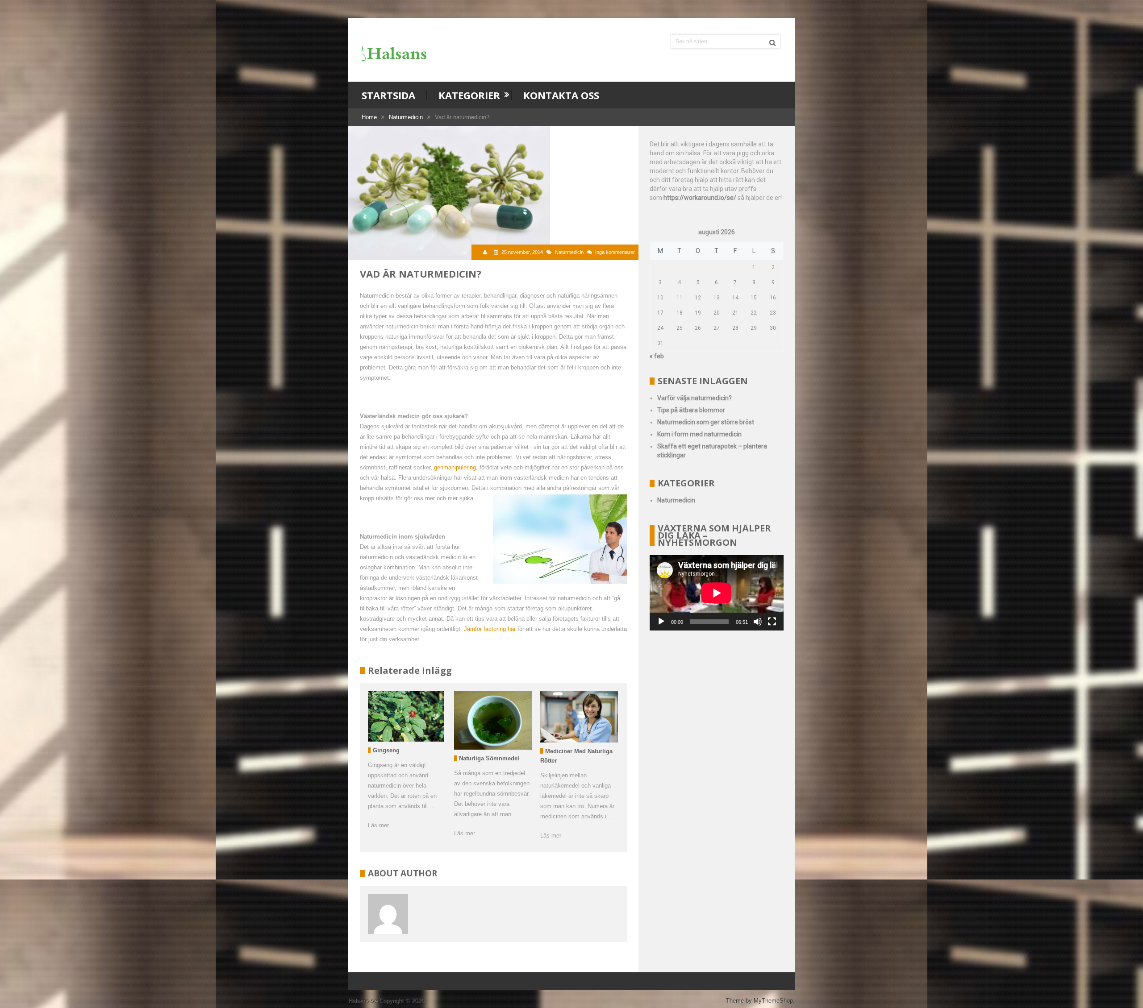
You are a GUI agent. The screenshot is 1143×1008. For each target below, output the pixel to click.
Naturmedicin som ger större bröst (705, 422)
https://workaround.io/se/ (699, 197)
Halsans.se (362, 1000)
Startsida (388, 95)
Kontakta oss (561, 95)
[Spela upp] (661, 621)
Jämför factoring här (490, 629)
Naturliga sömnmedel (489, 758)
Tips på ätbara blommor (691, 410)
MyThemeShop (773, 1000)
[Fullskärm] (772, 621)
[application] (717, 593)
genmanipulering (455, 467)
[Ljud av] (757, 621)
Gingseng (386, 750)
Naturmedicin (406, 117)
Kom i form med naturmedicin (699, 434)
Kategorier (469, 95)
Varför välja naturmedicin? (694, 398)
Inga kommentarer (615, 252)
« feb (657, 356)
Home (369, 117)
